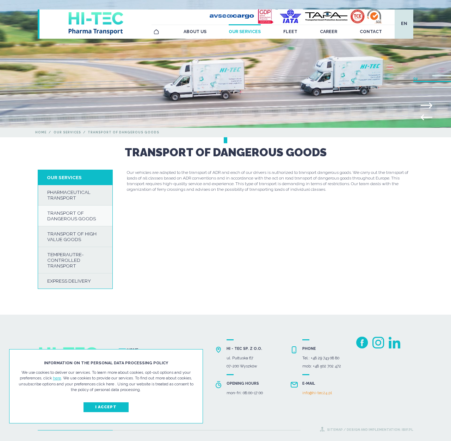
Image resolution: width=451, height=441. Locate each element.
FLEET (290, 31)
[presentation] (426, 117)
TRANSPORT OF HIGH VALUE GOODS (72, 236)
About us (195, 31)
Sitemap (335, 429)
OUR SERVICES (245, 31)
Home (41, 132)
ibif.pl (407, 429)
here (57, 378)
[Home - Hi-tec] (156, 32)
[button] (441, 75)
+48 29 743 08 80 (325, 358)
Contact (371, 31)
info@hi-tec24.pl (317, 393)
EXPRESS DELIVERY (69, 281)
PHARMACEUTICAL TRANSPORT (69, 195)
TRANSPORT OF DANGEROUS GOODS (71, 215)
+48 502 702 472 (327, 366)
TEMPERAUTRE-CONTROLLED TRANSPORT (65, 260)
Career (328, 31)
